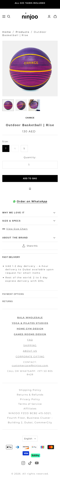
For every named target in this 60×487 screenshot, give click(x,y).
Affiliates (30, 408)
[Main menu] (3, 16)
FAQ (30, 339)
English (28, 438)
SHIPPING (30, 345)
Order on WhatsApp (32, 201)
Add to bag (30, 178)
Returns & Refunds (30, 394)
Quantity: (30, 157)
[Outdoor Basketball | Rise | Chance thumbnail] (8, 105)
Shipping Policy (30, 390)
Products (22, 31)
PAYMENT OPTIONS (13, 294)
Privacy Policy (30, 399)
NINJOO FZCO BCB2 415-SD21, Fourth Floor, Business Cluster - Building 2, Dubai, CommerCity (30, 418)
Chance (30, 118)
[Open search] (8, 16)
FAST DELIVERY (11, 257)
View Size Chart (17, 228)
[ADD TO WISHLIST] (30, 189)
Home (6, 31)
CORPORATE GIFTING (30, 356)
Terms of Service (30, 403)
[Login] (49, 16)
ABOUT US (30, 351)
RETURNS (7, 301)
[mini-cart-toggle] (55, 16)
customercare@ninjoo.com (30, 365)
